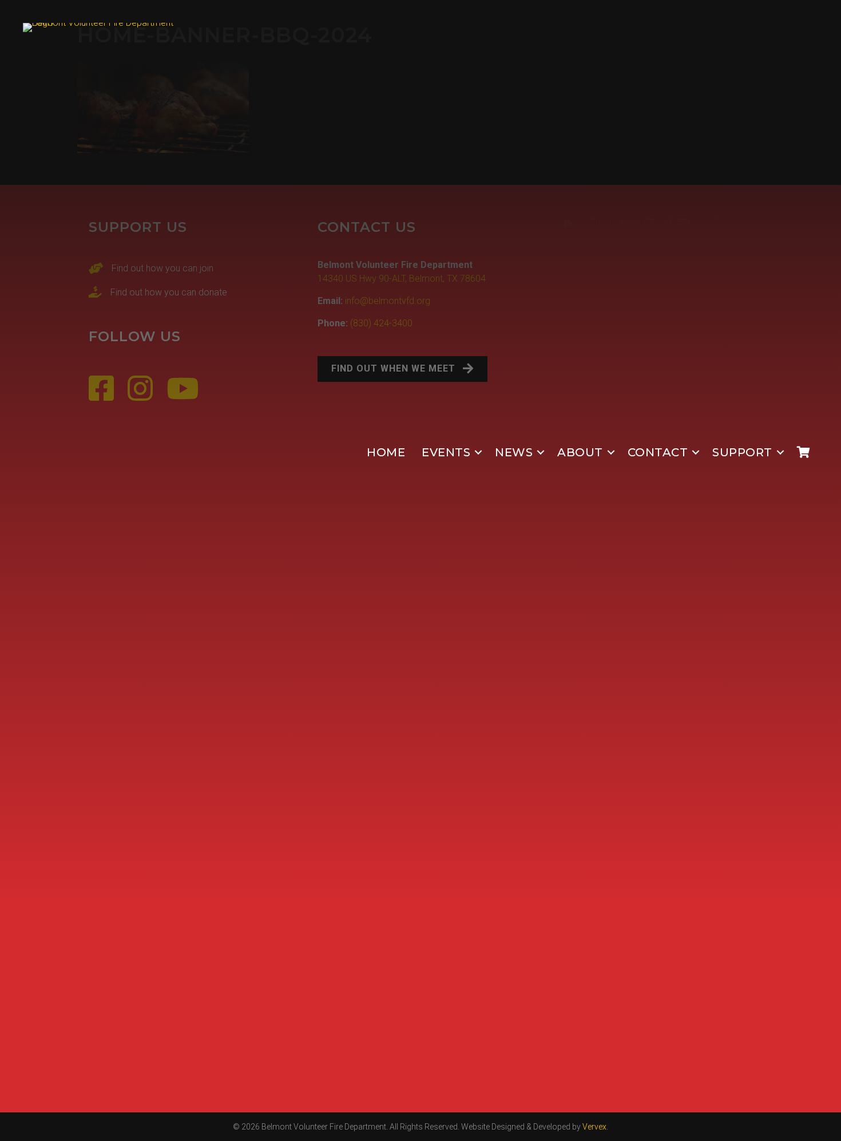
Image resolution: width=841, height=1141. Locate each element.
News (514, 452)
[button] (478, 452)
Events (446, 452)
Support (742, 452)
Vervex (594, 1126)
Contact (658, 452)
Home (386, 452)
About (580, 452)
